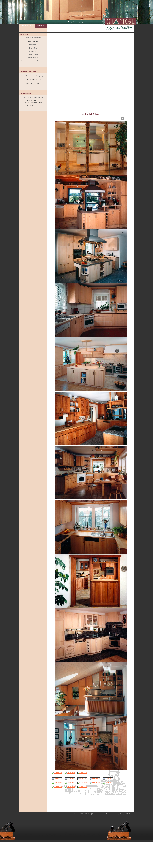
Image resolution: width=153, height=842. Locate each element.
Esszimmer (32, 45)
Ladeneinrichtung (33, 58)
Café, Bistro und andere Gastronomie (33, 61)
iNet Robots (129, 814)
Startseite (95, 814)
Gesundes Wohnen (55, 26)
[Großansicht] (57, 773)
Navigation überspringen (76, 22)
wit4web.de (88, 814)
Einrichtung (41, 26)
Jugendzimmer (33, 54)
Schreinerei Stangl (27, 26)
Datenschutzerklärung (112, 814)
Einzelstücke (33, 48)
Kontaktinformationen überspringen (32, 76)
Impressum (102, 814)
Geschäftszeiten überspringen (33, 97)
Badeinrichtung (33, 51)
